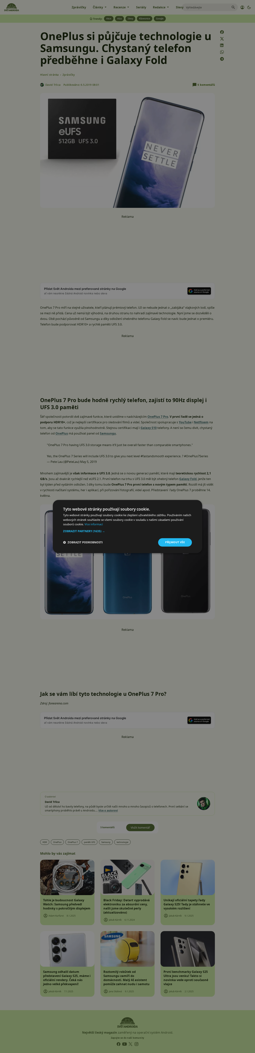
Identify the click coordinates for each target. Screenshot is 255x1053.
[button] (127, 531)
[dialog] (127, 526)
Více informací (94, 524)
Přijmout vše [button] (175, 542)
